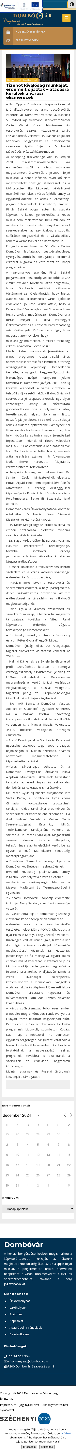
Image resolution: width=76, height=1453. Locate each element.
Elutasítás (47, 1446)
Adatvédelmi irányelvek (26, 1327)
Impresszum (8, 1405)
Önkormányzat (20, 1301)
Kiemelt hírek (14, 80)
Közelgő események (30, 31)
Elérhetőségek (27, 40)
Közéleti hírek (30, 80)
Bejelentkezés (20, 1334)
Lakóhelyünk (18, 1307)
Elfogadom (29, 1446)
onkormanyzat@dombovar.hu (27, 1361)
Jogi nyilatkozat (29, 1405)
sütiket (66, 1433)
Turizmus (16, 1314)
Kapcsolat (16, 1321)
